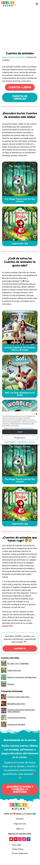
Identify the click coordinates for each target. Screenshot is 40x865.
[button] (36, 414)
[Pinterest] (15, 839)
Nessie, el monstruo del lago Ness (21, 677)
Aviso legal (16, 845)
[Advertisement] (20, 29)
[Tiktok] (24, 839)
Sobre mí (20, 828)
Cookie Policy (17, 849)
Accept (19, 432)
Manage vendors (9, 428)
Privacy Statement (22, 442)
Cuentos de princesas (16, 717)
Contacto (20, 818)
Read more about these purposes (24, 428)
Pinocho (10, 684)
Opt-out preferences (10, 442)
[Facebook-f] (28, 839)
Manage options (20, 438)
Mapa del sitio (20, 823)
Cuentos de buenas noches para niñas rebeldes (21, 710)
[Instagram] (20, 839)
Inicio (4, 57)
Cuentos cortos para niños (18, 697)
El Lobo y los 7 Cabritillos (18, 663)
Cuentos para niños (16, 57)
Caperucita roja (14, 670)
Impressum (32, 442)
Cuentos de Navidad (16, 724)
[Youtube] (11, 839)
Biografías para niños (16, 703)
